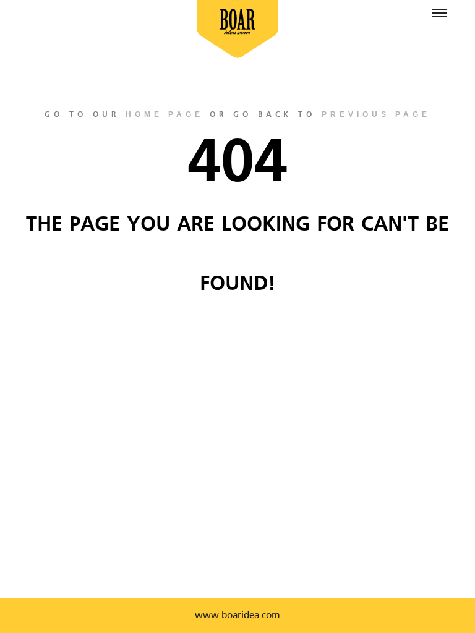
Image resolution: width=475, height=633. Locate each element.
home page (164, 114)
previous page (376, 114)
